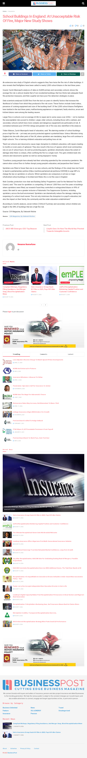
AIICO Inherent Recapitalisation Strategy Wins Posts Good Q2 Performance (39, 621)
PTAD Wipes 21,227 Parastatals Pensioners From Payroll (33, 429)
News (33, 708)
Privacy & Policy (25, 748)
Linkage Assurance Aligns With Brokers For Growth (31, 412)
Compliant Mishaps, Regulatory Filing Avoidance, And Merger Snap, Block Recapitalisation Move (38, 507)
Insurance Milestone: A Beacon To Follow (27, 377)
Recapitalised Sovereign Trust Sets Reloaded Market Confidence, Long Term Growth (43, 550)
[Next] (45, 304)
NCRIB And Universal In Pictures (24, 368)
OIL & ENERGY (36, 711)
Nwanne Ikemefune (26, 244)
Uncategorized (64, 711)
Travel (61, 708)
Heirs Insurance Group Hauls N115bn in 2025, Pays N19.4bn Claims (43, 289)
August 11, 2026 (18, 589)
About (5, 748)
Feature (5, 711)
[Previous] (41, 304)
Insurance (11, 11)
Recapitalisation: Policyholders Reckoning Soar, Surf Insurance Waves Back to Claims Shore (46, 604)
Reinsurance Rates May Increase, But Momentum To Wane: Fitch (36, 403)
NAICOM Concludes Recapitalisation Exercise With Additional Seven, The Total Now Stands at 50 (47, 568)
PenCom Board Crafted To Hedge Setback (28, 420)
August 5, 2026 (18, 624)
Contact (36, 748)
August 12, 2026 (18, 581)
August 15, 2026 (18, 535)
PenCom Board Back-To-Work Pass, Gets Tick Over (31, 438)
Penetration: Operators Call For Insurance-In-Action (31, 386)
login (9, 312)
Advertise (13, 748)
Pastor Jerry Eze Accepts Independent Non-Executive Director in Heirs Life (40, 586)
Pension (34, 713)
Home (4, 11)
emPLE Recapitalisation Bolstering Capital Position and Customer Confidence (71, 289)
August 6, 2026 (18, 615)
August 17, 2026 (36, 294)
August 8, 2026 (18, 599)
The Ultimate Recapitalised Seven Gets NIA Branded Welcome (35, 532)
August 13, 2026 (18, 570)
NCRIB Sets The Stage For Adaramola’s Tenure (29, 394)
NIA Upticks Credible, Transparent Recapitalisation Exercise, (35, 613)
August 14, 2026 (18, 544)
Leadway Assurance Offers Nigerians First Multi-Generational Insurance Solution (42, 541)
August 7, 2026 (18, 607)
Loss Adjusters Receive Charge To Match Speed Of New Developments (38, 360)
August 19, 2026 (8, 297)
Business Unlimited (10, 708)
